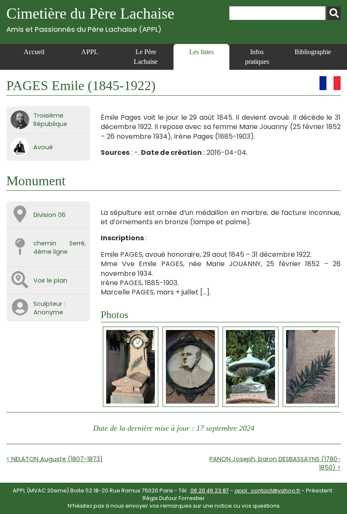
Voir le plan (50, 280)
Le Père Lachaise (145, 56)
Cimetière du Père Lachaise (90, 19)
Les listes (201, 51)
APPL (89, 51)
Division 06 (49, 215)
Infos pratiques (257, 56)
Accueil (34, 51)
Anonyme (48, 312)
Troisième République (50, 119)
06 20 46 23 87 (209, 490)
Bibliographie (313, 51)
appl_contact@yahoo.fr (267, 490)
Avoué (43, 147)
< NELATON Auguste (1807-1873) (54, 459)
